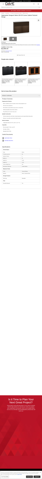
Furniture (2, 13)
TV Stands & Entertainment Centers (16, 13)
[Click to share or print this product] (38, 20)
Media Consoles (25, 13)
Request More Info (21, 55)
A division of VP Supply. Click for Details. (21, 1)
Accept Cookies (29, 476)
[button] (3, 4)
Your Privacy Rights (4, 476)
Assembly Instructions (9, 140)
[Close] (40, 472)
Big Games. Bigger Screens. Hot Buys (21, 10)
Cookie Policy (19, 474)
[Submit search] (39, 7)
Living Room (7, 13)
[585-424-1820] (38, 4)
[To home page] (9, 4)
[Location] (34, 4)
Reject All (37, 476)
